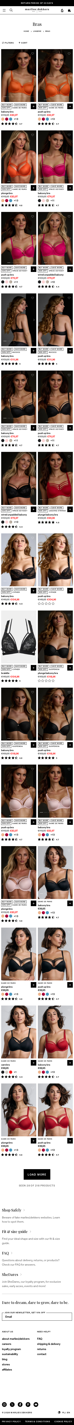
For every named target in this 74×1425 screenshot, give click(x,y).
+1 (15, 1072)
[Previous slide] (3, 75)
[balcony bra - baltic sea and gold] (10, 119)
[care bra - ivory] (6, 1072)
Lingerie (37, 31)
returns (41, 1349)
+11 (53, 200)
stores (6, 1364)
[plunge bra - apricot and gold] (2, 200)
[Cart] (69, 11)
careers (6, 1343)
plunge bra (6, 193)
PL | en (66, 1412)
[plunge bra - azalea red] (6, 200)
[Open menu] (4, 10)
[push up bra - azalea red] (43, 119)
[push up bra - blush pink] (6, 281)
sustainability (10, 1354)
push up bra (44, 112)
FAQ (39, 1338)
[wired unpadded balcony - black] (39, 281)
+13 (16, 119)
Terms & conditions (37, 1421)
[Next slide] (34, 75)
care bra (5, 1065)
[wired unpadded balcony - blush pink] (43, 281)
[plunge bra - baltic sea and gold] (10, 200)
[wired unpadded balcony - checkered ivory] (47, 281)
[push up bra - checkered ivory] (10, 281)
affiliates (7, 1369)
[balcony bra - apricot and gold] (2, 119)
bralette (5, 673)
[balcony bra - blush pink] (43, 200)
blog (4, 1359)
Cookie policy (63, 1421)
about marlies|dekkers (16, 1338)
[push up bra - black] (2, 281)
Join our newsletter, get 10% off (25, 1312)
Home (26, 31)
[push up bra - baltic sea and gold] (47, 119)
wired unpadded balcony (51, 275)
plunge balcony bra (48, 515)
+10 (53, 282)
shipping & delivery (48, 1343)
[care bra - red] (10, 1072)
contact (41, 1354)
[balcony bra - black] (39, 200)
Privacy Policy (11, 1421)
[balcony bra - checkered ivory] (47, 200)
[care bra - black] (2, 1072)
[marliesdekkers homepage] (37, 10)
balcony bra (7, 112)
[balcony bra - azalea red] (6, 119)
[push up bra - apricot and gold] (39, 119)
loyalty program (11, 1349)
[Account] (62, 11)
